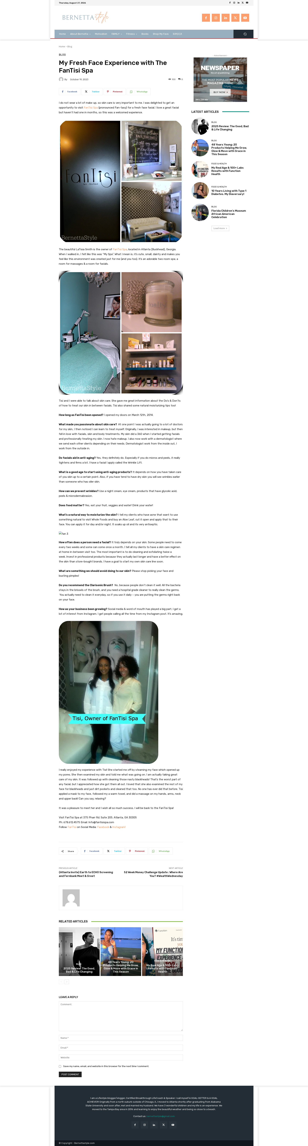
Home (62, 46)
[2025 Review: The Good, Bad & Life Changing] (79, 951)
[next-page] (67, 982)
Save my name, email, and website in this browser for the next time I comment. (106, 1066)
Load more (219, 228)
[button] (245, 34)
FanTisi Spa (91, 107)
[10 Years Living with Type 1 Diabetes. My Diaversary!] (200, 190)
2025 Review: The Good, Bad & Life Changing (79, 970)
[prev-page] (61, 982)
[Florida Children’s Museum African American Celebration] (200, 212)
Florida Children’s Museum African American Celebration (228, 214)
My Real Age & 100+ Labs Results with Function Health (162, 968)
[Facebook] (230, 3)
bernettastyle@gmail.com (161, 1116)
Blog (69, 46)
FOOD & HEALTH (162, 961)
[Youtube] (247, 3)
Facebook (103, 827)
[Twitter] (243, 3)
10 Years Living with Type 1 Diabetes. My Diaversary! (228, 192)
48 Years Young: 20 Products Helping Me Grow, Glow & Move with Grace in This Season (120, 966)
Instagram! (118, 827)
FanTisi (72, 827)
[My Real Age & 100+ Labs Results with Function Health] (162, 951)
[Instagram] (234, 3)
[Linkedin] (238, 3)
